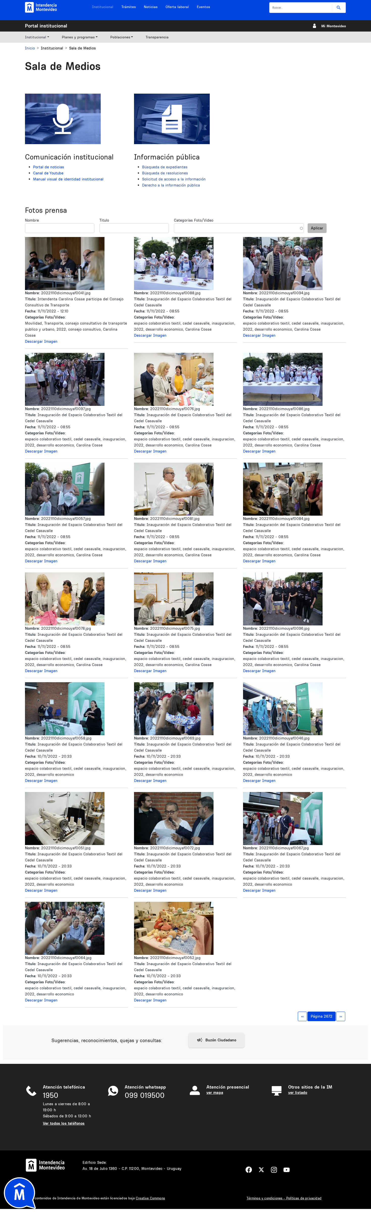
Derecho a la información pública (171, 185)
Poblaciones (120, 37)
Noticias (150, 7)
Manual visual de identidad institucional (68, 179)
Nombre (32, 220)
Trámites (128, 7)
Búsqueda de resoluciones (165, 173)
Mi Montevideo (333, 26)
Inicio (30, 48)
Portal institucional (46, 26)
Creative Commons (150, 1198)
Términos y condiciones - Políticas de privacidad (284, 1198)
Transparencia (157, 37)
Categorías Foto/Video (193, 220)
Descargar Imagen (41, 341)
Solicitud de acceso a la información (174, 179)
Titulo (104, 220)
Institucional (102, 7)
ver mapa (214, 1092)
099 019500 (145, 1095)
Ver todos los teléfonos (64, 1123)
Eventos (203, 7)
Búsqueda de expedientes (165, 167)
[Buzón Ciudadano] (216, 1040)
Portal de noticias (48, 167)
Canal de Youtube (48, 173)
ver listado (297, 1092)
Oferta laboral (177, 7)
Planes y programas (78, 37)
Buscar (339, 7)
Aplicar (317, 228)
